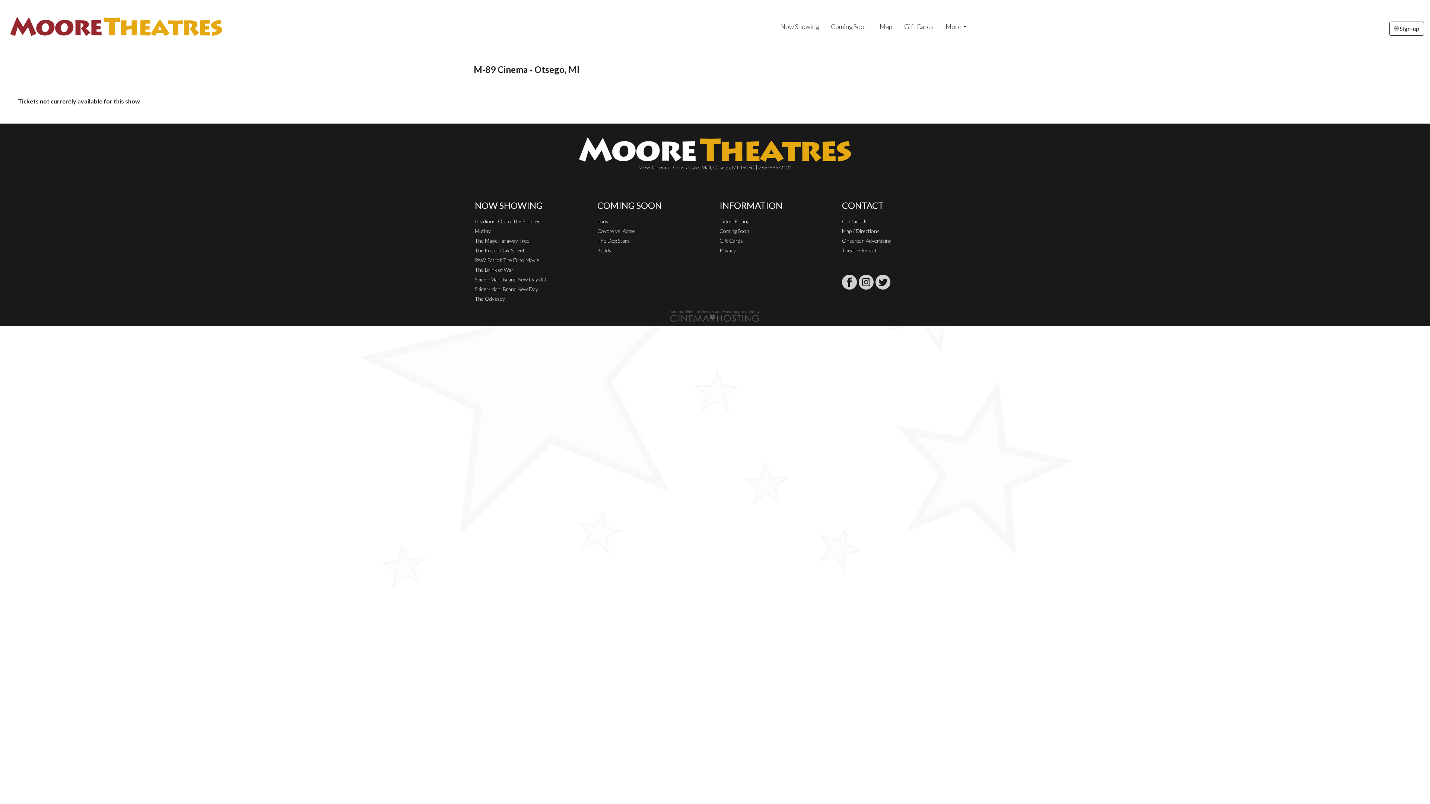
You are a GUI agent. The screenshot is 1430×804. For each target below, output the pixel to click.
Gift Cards (919, 27)
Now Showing (799, 27)
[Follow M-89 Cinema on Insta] (866, 282)
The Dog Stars (613, 240)
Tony (602, 221)
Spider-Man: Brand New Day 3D (510, 279)
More (954, 27)
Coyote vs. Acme (616, 231)
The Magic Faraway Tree (502, 240)
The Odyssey (490, 299)
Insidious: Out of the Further (507, 221)
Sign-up (1409, 28)
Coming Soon (849, 27)
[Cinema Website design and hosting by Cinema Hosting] (715, 315)
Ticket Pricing (734, 221)
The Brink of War (494, 270)
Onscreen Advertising (866, 240)
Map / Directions (861, 231)
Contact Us (855, 221)
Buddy (604, 250)
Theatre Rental (859, 250)
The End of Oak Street (500, 250)
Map (886, 27)
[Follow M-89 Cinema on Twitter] (883, 282)
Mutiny (483, 231)
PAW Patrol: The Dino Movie (507, 260)
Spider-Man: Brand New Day (506, 289)
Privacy (727, 250)
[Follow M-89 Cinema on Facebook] (849, 282)
